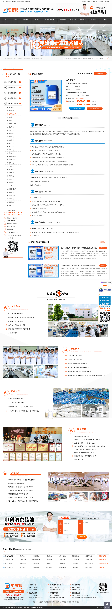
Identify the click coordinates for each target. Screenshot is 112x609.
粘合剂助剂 (12, 159)
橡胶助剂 (11, 143)
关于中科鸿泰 (91, 1)
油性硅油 (36, 567)
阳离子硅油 (62, 567)
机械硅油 (49, 556)
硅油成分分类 (12, 87)
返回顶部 (107, 607)
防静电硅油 (23, 563)
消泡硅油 (75, 563)
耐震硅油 (75, 567)
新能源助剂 (12, 195)
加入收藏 (84, 1)
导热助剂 (11, 176)
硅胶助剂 (11, 163)
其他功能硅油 (89, 563)
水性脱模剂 (12, 110)
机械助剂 (11, 127)
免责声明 (99, 607)
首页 (15, 58)
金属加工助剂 (12, 123)
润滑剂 (10, 120)
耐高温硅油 (49, 567)
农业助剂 (11, 140)
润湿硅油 (36, 563)
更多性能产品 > (103, 567)
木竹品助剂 (12, 172)
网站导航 (107, 1)
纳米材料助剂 (12, 189)
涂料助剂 (11, 107)
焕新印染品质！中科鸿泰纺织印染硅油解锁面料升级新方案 (80, 248)
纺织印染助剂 (38, 58)
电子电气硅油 (62, 556)
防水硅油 (62, 563)
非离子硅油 (89, 567)
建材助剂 (11, 146)
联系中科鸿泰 (99, 1)
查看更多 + (103, 242)
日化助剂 (11, 133)
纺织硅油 (22, 556)
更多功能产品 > (103, 563)
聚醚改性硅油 (36, 559)
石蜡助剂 (11, 185)
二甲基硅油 (23, 559)
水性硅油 (22, 567)
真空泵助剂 (12, 192)
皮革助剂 (11, 205)
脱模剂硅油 (89, 556)
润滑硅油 (49, 563)
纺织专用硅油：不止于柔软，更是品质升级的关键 (78, 265)
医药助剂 (11, 153)
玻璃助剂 (11, 182)
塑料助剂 (11, 130)
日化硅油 (36, 556)
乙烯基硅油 (75, 559)
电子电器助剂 (12, 156)
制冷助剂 (11, 179)
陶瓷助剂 (11, 198)
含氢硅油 (49, 559)
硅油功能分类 (12, 98)
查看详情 (103, 248)
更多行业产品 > (103, 556)
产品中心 (20, 58)
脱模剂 (10, 117)
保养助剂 (11, 169)
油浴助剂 (11, 166)
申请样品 (100, 73)
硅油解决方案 (94, 108)
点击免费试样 (77, 108)
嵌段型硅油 (89, 559)
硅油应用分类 (12, 82)
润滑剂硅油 (75, 556)
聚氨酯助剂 (12, 202)
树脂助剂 (11, 136)
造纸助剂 (11, 150)
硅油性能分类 (12, 93)
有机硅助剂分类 (28, 58)
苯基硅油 (62, 559)
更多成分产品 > (103, 559)
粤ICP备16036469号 (37, 607)
